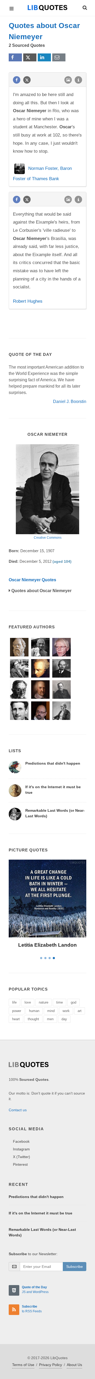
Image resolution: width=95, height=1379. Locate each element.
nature (43, 1002)
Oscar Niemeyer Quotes (32, 580)
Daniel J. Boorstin (69, 401)
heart (16, 1019)
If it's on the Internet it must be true (40, 1213)
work (66, 1011)
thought (33, 1019)
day (64, 1019)
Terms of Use (23, 1365)
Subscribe (74, 1266)
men (50, 1019)
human (34, 1011)
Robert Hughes (27, 301)
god (73, 1002)
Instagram (21, 1149)
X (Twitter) (21, 1157)
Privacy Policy (50, 1365)
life (14, 1002)
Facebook (21, 1141)
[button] (84, 7)
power (16, 1011)
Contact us (18, 1110)
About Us (74, 1365)
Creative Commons (47, 537)
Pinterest (20, 1164)
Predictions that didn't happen (52, 763)
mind (51, 1011)
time (59, 1002)
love (28, 1002)
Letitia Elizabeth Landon (47, 945)
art (80, 1011)
